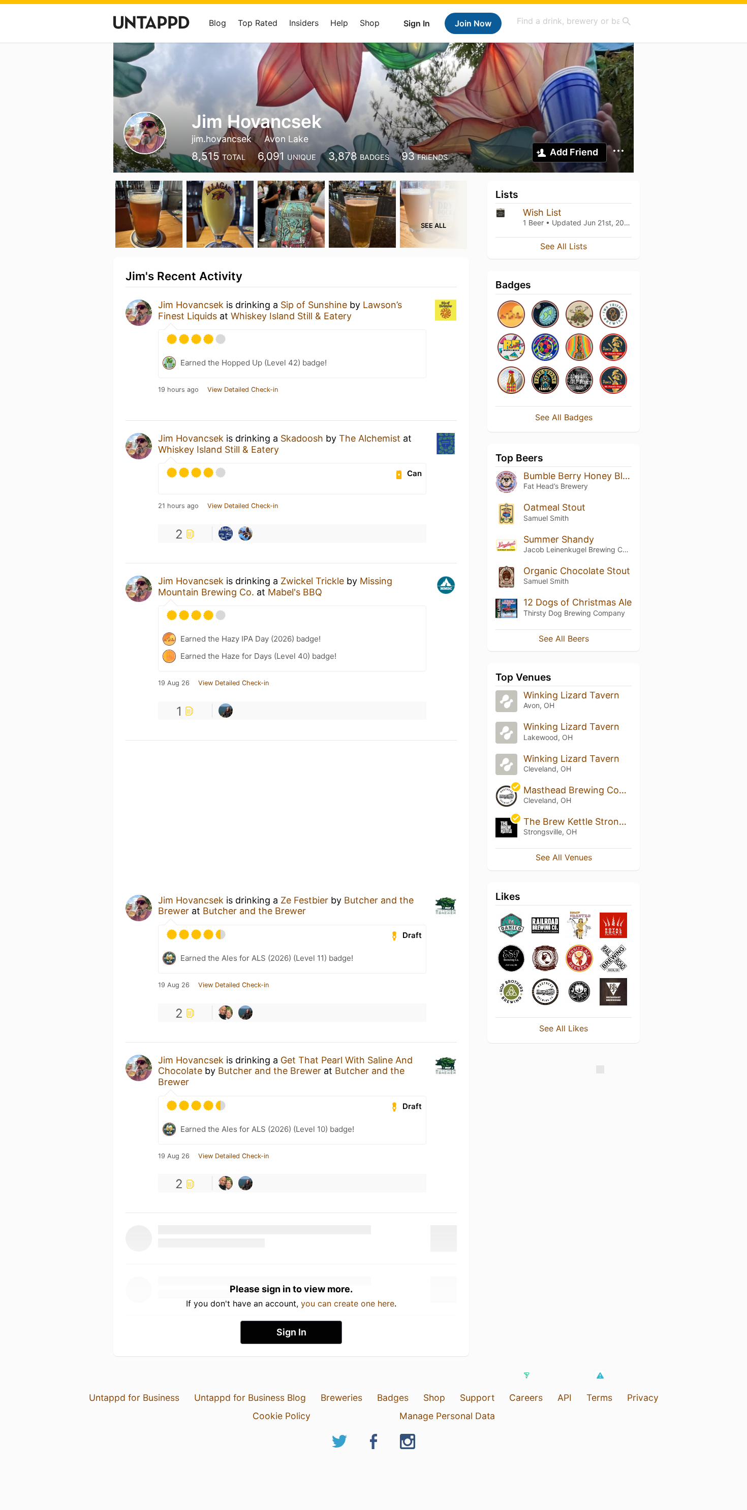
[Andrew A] (226, 1012)
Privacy (643, 1397)
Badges (393, 1397)
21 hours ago (178, 506)
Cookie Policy (281, 1416)
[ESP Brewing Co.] (511, 959)
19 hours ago (178, 389)
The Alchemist (369, 438)
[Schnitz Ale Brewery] (579, 959)
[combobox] (574, 21)
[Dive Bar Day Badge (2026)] (579, 347)
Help (339, 23)
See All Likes (563, 1028)
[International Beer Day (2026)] (545, 314)
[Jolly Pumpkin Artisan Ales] (579, 992)
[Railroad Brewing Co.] (545, 926)
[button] (600, 1375)
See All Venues (564, 857)
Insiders (304, 23)
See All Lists (563, 246)
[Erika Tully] (226, 710)
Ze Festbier (304, 900)
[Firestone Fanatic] (545, 380)
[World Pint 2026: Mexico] (545, 347)
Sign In (416, 23)
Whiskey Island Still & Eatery (291, 316)
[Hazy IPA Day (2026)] (511, 314)
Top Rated (257, 23)
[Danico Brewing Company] (511, 926)
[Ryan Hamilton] (245, 533)
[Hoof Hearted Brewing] (579, 926)
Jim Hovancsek (191, 304)
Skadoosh (302, 438)
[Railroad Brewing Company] (613, 959)
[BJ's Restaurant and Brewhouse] (613, 992)
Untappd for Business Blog (250, 1397)
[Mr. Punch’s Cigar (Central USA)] (613, 380)
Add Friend (574, 152)
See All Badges (564, 417)
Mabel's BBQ (295, 592)
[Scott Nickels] (226, 533)
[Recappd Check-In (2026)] (511, 347)
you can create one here (347, 1303)
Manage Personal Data (447, 1416)
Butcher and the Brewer (254, 910)
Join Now (473, 23)
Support (477, 1397)
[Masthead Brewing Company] (545, 992)
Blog (217, 23)
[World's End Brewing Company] (545, 959)
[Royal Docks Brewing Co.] (613, 926)
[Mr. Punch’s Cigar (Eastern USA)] (613, 347)
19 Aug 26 (174, 683)
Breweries (341, 1397)
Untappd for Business (134, 1397)
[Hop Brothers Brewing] (511, 992)
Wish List (542, 212)
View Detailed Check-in (242, 389)
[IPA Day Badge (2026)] (579, 314)
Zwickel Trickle (312, 581)
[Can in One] (511, 380)
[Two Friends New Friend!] (613, 314)
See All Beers (564, 638)
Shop (370, 23)
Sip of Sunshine (314, 304)
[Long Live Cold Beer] (579, 380)
